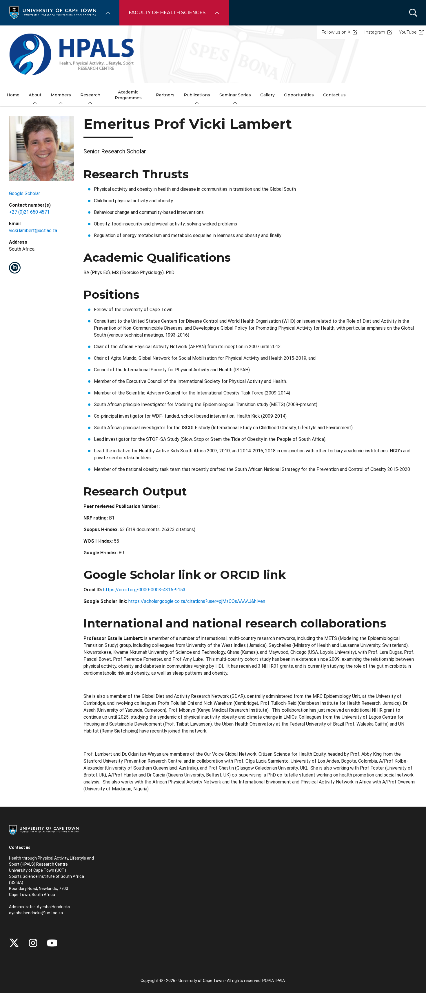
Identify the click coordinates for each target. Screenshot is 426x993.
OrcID (15, 268)
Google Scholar (24, 193)
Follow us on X (335, 32)
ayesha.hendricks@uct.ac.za (36, 913)
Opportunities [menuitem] (299, 95)
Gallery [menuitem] (267, 95)
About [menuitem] (35, 95)
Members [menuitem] (61, 95)
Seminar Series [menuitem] (235, 95)
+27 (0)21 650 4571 (29, 212)
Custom (33, 943)
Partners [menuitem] (165, 95)
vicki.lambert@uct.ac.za (33, 230)
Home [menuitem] (13, 95)
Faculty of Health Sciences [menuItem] (167, 12)
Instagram (374, 32)
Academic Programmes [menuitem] (128, 94)
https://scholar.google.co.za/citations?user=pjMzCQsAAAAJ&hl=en (196, 601)
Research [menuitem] (90, 95)
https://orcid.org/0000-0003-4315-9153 (144, 589)
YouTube (408, 32)
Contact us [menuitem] (334, 95)
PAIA (280, 980)
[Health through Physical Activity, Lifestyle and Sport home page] (213, 54)
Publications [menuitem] (197, 95)
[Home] (52, 12)
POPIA (268, 980)
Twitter (14, 943)
